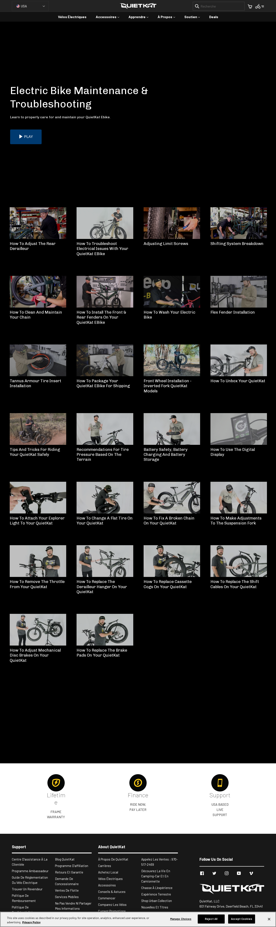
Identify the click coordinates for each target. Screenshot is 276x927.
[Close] (269, 919)
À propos (168, 16)
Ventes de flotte (67, 890)
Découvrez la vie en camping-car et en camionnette (155, 876)
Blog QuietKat (65, 859)
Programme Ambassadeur (30, 871)
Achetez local (108, 872)
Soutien (194, 16)
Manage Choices (180, 919)
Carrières (104, 866)
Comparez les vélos (112, 904)
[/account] (259, 6)
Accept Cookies (241, 919)
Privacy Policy (31, 922)
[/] (231, 889)
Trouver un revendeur (27, 889)
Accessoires (110, 16)
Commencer (106, 898)
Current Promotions (112, 911)
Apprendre (141, 16)
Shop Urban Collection (156, 901)
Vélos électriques (72, 17)
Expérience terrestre (156, 894)
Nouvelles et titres (154, 907)
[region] (138, 919)
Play (28, 137)
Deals (213, 17)
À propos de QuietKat (113, 859)
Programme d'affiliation (71, 866)
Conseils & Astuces (111, 892)
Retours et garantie (69, 872)
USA (24, 6)
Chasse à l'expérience (156, 888)
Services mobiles (67, 897)
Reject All (211, 919)
